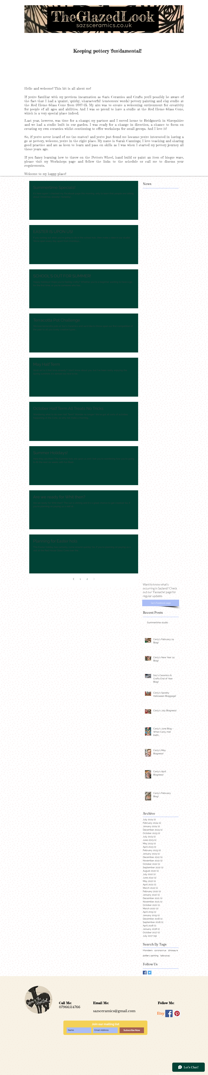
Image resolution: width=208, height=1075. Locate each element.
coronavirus (160, 950)
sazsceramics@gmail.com (114, 1011)
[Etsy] (160, 1013)
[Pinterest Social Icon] (177, 1013)
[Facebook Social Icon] (169, 1013)
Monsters (147, 950)
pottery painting (150, 955)
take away (165, 955)
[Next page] (94, 579)
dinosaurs (173, 950)
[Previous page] (73, 579)
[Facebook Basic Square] (145, 972)
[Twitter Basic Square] (149, 972)
